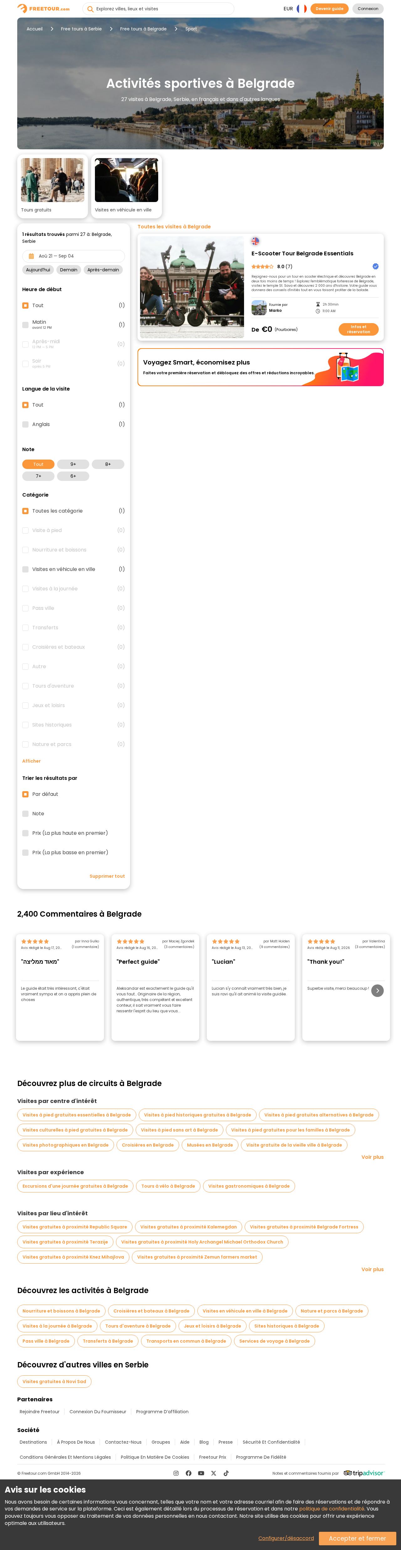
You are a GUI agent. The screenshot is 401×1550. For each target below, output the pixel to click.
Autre (78, 666)
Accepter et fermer (357, 1538)
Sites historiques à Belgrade (286, 1326)
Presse (226, 1442)
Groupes (161, 1442)
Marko (275, 310)
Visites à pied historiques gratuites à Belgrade (197, 1115)
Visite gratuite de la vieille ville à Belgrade (294, 1145)
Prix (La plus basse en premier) (70, 853)
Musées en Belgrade (210, 1145)
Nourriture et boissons (78, 550)
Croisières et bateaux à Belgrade (151, 1311)
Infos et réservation (358, 329)
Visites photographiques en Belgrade (66, 1145)
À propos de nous (76, 1442)
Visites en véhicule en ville (78, 569)
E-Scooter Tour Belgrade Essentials (302, 253)
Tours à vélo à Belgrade (168, 1186)
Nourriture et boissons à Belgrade (61, 1311)
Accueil (35, 29)
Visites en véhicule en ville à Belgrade (245, 1311)
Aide (185, 1442)
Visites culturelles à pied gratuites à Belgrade (75, 1130)
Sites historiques (78, 725)
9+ (73, 464)
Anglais (78, 424)
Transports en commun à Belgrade (186, 1341)
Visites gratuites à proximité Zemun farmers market (197, 1257)
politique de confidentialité (331, 1508)
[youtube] (201, 1473)
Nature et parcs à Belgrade (332, 1311)
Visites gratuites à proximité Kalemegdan (188, 1227)
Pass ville (78, 608)
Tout (38, 464)
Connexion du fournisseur (98, 1412)
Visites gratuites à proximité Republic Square (75, 1227)
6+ (73, 476)
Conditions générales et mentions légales (65, 1457)
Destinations (33, 1442)
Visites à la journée (78, 589)
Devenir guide (329, 8)
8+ (108, 464)
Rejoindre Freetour (40, 1412)
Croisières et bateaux (78, 647)
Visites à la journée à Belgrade (57, 1326)
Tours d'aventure (78, 686)
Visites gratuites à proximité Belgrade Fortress (304, 1227)
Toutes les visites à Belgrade (174, 226)
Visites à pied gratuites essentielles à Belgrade (77, 1115)
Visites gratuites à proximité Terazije (65, 1242)
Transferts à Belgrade (108, 1341)
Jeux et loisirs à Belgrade (212, 1326)
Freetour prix (212, 1457)
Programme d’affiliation (162, 1412)
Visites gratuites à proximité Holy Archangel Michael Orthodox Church (202, 1242)
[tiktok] (226, 1473)
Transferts (78, 628)
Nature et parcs (78, 744)
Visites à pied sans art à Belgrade (179, 1130)
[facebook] (188, 1473)
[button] (52, 186)
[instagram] (176, 1473)
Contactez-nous (123, 1442)
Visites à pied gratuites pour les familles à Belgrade (290, 1130)
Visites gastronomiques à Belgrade (249, 1186)
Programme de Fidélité (261, 1457)
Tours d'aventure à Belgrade (138, 1326)
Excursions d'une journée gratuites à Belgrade (75, 1186)
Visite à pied (78, 530)
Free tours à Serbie (81, 29)
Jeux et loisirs (78, 705)
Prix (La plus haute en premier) (70, 833)
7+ (38, 476)
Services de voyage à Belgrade (274, 1341)
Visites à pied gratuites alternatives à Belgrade (319, 1115)
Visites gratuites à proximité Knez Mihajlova (73, 1257)
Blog (204, 1442)
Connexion (368, 8)
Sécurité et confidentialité (271, 1442)
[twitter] (213, 1473)
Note (38, 814)
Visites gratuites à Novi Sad (54, 1381)
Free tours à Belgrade (143, 29)
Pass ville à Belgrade (46, 1341)
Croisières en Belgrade (148, 1145)
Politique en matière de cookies (155, 1457)
